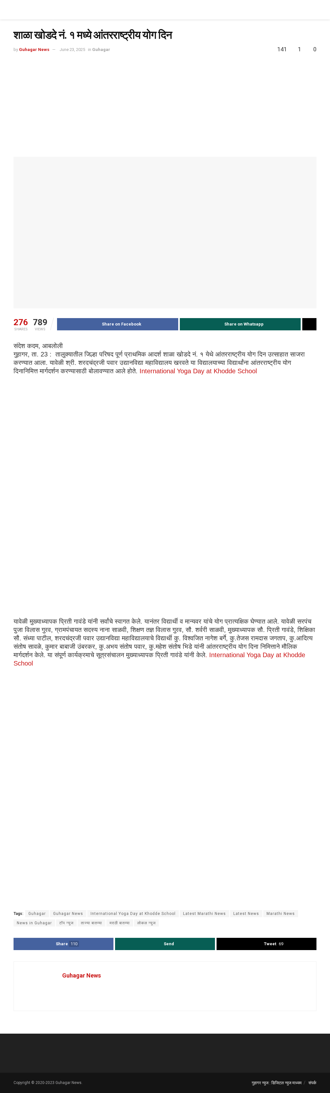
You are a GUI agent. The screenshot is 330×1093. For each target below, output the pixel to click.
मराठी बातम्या (120, 923)
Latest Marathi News (204, 913)
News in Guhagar (34, 923)
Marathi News (281, 913)
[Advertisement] (165, 102)
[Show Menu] (313, 9)
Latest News (246, 913)
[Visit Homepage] (38, 9)
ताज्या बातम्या (91, 923)
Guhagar (101, 49)
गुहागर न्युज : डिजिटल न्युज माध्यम (277, 1082)
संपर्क (312, 1082)
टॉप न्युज (66, 923)
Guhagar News (34, 49)
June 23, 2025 (72, 49)
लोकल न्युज (146, 923)
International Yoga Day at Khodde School (198, 371)
